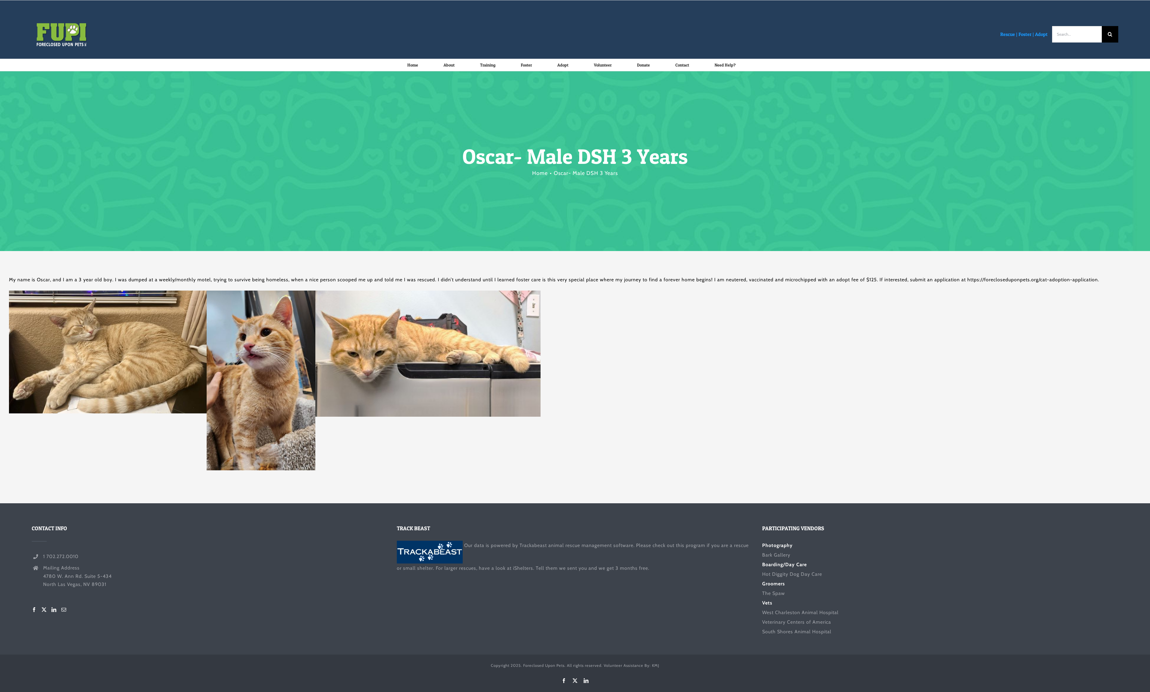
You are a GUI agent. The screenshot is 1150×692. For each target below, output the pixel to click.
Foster (1025, 34)
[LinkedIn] (54, 609)
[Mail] (63, 609)
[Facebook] (34, 609)
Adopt (1041, 34)
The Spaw (773, 593)
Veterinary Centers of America (796, 622)
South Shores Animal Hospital (796, 631)
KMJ (655, 665)
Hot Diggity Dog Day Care (792, 574)
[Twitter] (44, 609)
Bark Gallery (776, 555)
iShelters (523, 568)
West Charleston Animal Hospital (800, 612)
